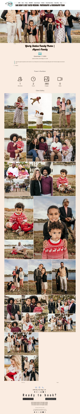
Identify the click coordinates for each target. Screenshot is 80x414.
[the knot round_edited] (43, 392)
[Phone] (43, 387)
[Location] (39, 387)
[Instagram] (36, 392)
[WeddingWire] (45, 392)
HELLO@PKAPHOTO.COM (37, 410)
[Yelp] (39, 392)
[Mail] (36, 387)
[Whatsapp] (41, 392)
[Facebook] (34, 392)
